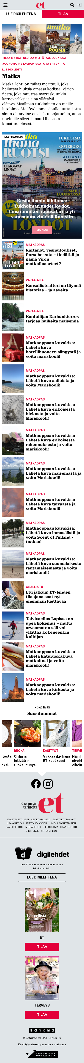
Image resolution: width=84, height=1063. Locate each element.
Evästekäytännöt (64, 819)
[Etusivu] (41, 4)
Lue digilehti (12, 69)
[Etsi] (72, 5)
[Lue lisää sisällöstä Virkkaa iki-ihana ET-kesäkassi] (56, 733)
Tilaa (63, 14)
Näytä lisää (42, 707)
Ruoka (19, 750)
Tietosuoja (50, 827)
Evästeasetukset (18, 819)
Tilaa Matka (11, 57)
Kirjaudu (78, 5)
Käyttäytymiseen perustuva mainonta (42, 1044)
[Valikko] (5, 5)
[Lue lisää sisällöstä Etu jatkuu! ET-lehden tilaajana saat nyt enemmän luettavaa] (13, 595)
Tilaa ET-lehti (68, 827)
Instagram (48, 784)
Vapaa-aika (35, 280)
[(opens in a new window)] (53, 854)
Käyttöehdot (14, 827)
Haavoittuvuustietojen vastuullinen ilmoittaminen (41, 823)
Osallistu (34, 587)
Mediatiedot (33, 827)
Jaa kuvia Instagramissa (21, 63)
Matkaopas (13, 137)
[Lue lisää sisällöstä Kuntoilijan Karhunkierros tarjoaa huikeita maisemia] (13, 317)
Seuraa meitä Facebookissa (44, 57)
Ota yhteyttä (54, 63)
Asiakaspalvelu (41, 819)
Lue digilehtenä (21, 14)
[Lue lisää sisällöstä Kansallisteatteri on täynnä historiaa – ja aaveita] (13, 286)
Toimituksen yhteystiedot (41, 831)
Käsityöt (50, 750)
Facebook (36, 784)
